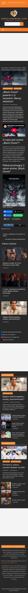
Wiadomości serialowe (15, 68)
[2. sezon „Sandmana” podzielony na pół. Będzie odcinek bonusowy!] (14, 274)
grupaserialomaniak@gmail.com (9, 562)
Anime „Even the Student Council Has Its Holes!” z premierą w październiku (18, 434)
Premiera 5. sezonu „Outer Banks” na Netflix (18, 484)
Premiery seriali (6, 461)
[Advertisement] (14, 47)
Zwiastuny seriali (17, 88)
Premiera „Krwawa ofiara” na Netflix (18, 492)
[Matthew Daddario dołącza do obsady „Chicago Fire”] (6, 417)
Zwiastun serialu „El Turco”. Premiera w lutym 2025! (12, 264)
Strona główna (5, 68)
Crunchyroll (10, 207)
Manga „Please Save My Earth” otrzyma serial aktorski (18, 425)
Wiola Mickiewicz (13, 104)
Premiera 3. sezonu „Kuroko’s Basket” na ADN (14, 466)
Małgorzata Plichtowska (15, 402)
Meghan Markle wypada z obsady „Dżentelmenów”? (11, 318)
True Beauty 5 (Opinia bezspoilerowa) (15, 239)
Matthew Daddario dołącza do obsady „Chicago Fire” (19, 416)
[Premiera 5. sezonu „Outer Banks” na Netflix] (6, 485)
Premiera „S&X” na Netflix (18, 500)
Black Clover (7, 228)
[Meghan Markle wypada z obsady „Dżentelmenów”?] (14, 302)
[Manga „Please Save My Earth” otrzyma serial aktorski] (6, 426)
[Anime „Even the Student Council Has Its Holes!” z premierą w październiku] (6, 435)
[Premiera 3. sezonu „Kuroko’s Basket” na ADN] (14, 452)
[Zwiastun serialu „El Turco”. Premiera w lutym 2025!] (14, 248)
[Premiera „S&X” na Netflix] (6, 501)
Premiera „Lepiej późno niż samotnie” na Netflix (14, 235)
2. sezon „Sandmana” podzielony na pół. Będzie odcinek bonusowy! (14, 291)
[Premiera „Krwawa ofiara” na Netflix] (6, 493)
